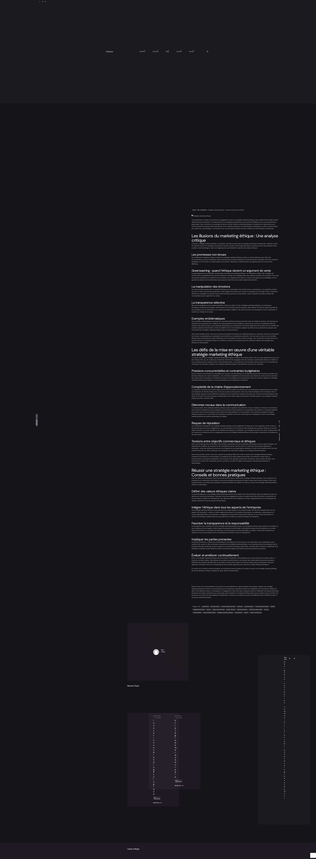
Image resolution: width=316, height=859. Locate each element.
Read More (156, 803)
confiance (240, 606)
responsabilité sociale (209, 612)
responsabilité (197, 612)
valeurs (246, 612)
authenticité (205, 606)
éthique (209, 609)
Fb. (279, 425)
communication (215, 606)
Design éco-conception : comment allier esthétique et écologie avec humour (284, 730)
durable (272, 606)
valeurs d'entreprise (255, 612)
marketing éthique (242, 609)
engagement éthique (199, 609)
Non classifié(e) (157, 798)
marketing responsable (255, 609)
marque (266, 609)
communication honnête (228, 606)
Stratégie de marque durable (175, 748)
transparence (238, 612)
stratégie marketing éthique (225, 612)
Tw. (279, 421)
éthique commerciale (218, 609)
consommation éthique (262, 606)
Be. (279, 430)
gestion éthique (230, 609)
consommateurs (249, 606)
